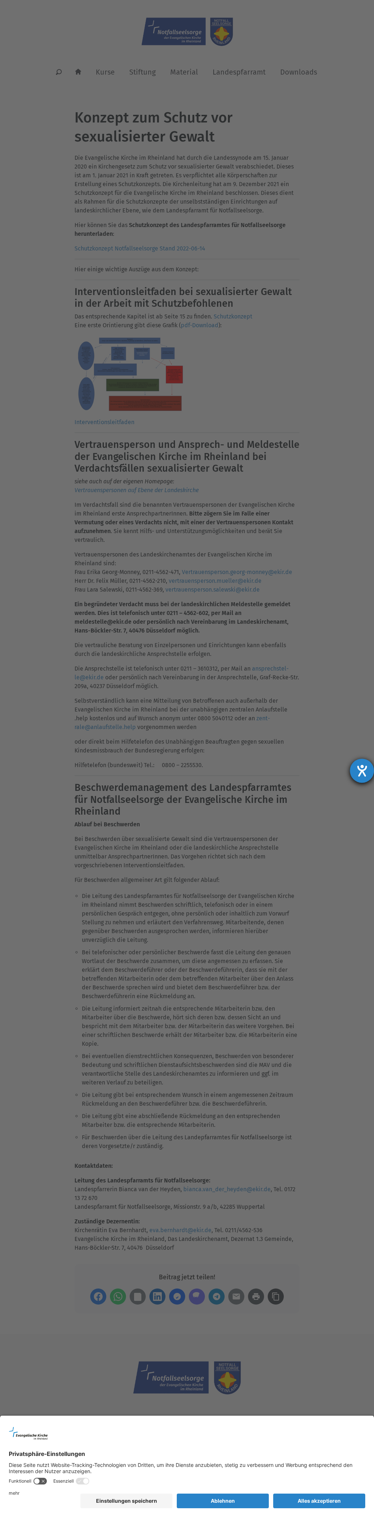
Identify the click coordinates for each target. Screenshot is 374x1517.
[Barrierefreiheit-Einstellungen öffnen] (362, 771)
